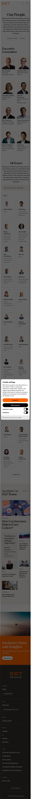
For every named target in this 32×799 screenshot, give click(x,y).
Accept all (15, 400)
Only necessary (15, 405)
